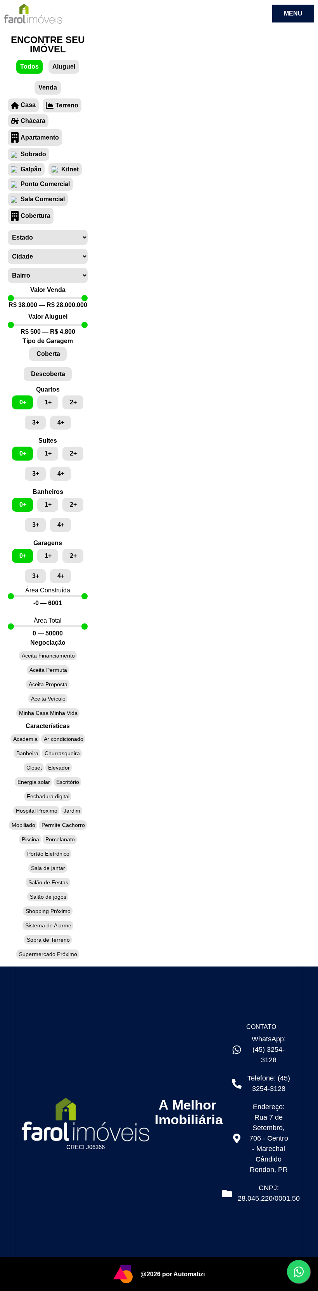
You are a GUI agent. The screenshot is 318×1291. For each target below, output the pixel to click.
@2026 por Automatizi (172, 1274)
